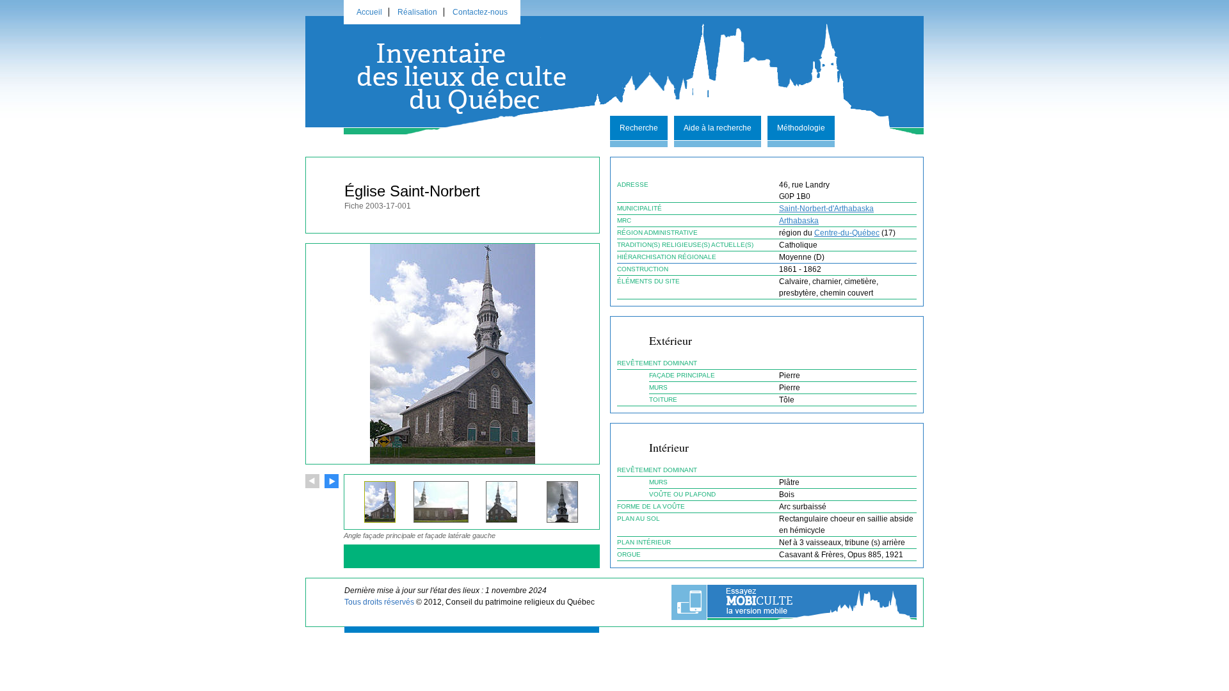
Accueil (369, 12)
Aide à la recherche (717, 127)
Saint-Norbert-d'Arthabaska (826, 208)
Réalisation (417, 12)
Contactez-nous (480, 12)
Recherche (639, 127)
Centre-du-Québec (847, 232)
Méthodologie (801, 127)
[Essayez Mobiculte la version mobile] (794, 602)
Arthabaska (799, 220)
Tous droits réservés (379, 602)
